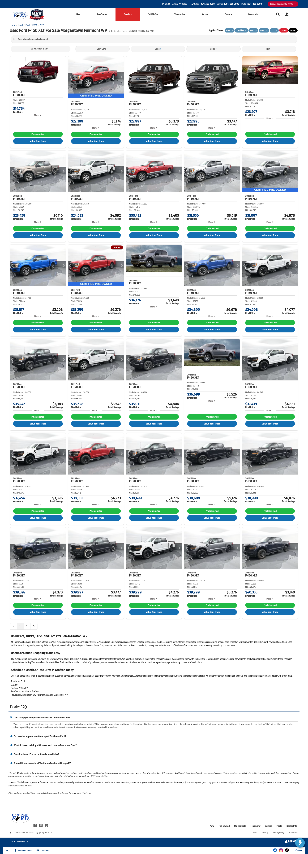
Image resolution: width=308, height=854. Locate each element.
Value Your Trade (38, 141)
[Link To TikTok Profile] (46, 825)
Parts (279, 826)
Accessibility (293, 832)
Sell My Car (153, 14)
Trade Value (179, 14)
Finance (228, 14)
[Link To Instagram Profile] (41, 825)
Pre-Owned (102, 14)
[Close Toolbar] (7, 850)
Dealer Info (253, 14)
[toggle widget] (300, 843)
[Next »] (33, 626)
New (78, 14)
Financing (256, 826)
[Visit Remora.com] (291, 842)
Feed (300, 850)
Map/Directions (24, 850)
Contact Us (44, 850)
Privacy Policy (278, 832)
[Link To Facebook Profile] (35, 825)
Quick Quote (240, 826)
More (36, 115)
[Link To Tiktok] (287, 852)
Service (204, 14)
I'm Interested (37, 134)
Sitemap (265, 832)
